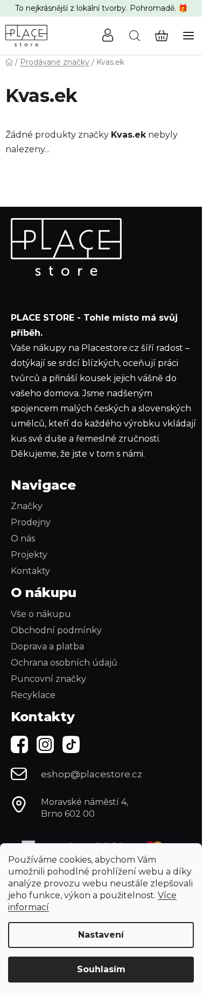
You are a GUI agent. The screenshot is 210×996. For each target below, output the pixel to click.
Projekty (29, 555)
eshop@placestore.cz (91, 774)
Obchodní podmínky (56, 630)
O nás (23, 538)
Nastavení (101, 935)
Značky (27, 506)
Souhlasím (101, 969)
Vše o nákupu (41, 614)
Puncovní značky (48, 679)
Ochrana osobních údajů (64, 663)
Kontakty (30, 571)
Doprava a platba (47, 646)
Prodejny (31, 522)
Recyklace (33, 695)
